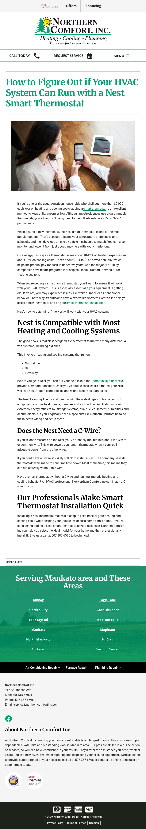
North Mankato (38, 639)
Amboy (38, 600)
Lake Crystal (38, 620)
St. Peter (38, 649)
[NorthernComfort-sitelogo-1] (73, 17)
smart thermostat (94, 208)
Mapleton (107, 630)
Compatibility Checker (105, 381)
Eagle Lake (107, 600)
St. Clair (108, 639)
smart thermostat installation (85, 303)
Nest (36, 255)
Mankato (38, 630)
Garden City (38, 610)
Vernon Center (107, 649)
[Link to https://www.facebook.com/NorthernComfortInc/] (8, 718)
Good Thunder (108, 610)
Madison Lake (107, 620)
